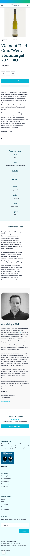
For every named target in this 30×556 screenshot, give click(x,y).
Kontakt (3, 541)
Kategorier (4, 139)
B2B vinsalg (17, 543)
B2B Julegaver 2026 (11, 541)
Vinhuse (3, 507)
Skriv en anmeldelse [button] (15, 426)
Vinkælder (4, 489)
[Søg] (5, 5)
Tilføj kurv (15, 80)
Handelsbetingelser (5, 545)
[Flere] (13, 73)
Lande (3, 499)
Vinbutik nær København (6, 543)
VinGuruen (7, 550)
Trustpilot (14, 545)
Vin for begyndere (6, 478)
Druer (2, 501)
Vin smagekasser (6, 476)
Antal (2, 70)
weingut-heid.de (5, 401)
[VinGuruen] (15, 5)
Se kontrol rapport (22, 545)
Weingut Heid (6, 41)
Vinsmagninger (5, 484)
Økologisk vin (5, 481)
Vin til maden (5, 509)
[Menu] (2, 5)
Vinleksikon (4, 486)
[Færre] (3, 73)
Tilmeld (24, 531)
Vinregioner (4, 504)
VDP (19, 332)
